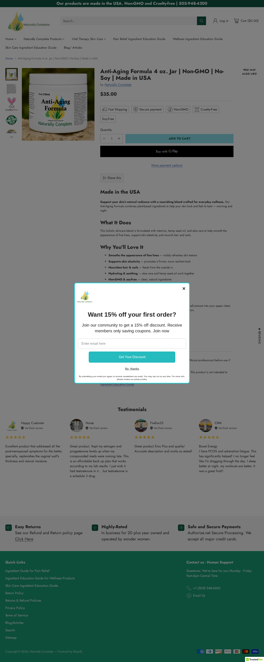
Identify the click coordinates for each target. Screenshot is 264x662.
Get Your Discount (132, 357)
